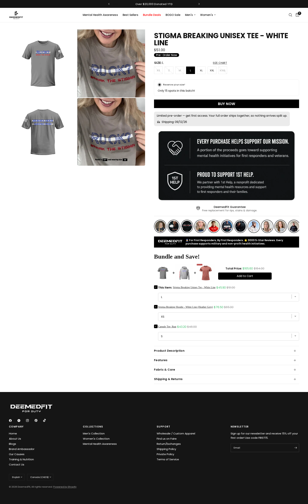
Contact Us (16, 464)
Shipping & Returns (168, 379)
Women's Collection (96, 439)
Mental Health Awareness (100, 15)
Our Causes (16, 454)
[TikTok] (47, 420)
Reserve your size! (174, 84)
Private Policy (165, 454)
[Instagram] (30, 420)
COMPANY (16, 426)
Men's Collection (94, 433)
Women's (206, 15)
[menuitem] (100, 15)
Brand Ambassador (21, 449)
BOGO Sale (173, 15)
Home (13, 433)
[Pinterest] (38, 420)
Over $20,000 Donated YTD (154, 4)
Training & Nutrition (21, 459)
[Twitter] (21, 420)
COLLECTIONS (93, 426)
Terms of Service (168, 459)
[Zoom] (69, 37)
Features (161, 360)
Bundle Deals (152, 15)
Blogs (12, 444)
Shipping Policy (166, 449)
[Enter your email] (295, 448)
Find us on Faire (167, 439)
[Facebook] (13, 420)
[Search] (290, 15)
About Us (15, 439)
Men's (189, 15)
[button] (220, 63)
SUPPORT (163, 426)
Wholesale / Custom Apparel (176, 433)
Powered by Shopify (64, 486)
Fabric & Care (164, 370)
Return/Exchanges (169, 444)
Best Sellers (130, 15)
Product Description (169, 351)
